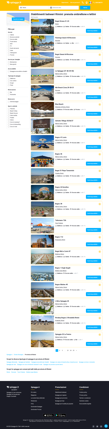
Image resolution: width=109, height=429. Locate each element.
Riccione (57, 40)
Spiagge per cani (11, 364)
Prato (11, 85)
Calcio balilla (13, 115)
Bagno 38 (58, 204)
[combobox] (34, 8)
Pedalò (12, 117)
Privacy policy (83, 395)
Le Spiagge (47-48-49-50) (64, 71)
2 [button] (59, 350)
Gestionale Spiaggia (36, 406)
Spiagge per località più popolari (64, 404)
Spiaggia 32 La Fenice (63, 334)
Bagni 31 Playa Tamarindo (64, 170)
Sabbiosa (12, 78)
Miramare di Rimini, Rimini (62, 107)
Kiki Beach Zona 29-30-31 (64, 87)
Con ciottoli (13, 80)
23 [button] (68, 350)
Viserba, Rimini (59, 173)
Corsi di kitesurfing (15, 124)
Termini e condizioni (85, 398)
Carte (11, 50)
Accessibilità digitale (85, 404)
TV (11, 46)
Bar (11, 92)
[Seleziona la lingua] (90, 2)
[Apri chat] (106, 426)
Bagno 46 (58, 154)
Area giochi (13, 64)
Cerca (85, 7)
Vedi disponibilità (92, 31)
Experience (65, 2)
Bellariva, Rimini (59, 254)
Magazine (33, 395)
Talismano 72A (60, 220)
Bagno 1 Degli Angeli (62, 268)
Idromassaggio (14, 101)
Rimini (57, 24)
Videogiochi (13, 52)
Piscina (12, 55)
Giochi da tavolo (14, 48)
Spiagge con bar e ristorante (87, 362)
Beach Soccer (14, 113)
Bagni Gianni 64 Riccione (64, 54)
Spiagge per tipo (59, 401)
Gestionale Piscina (36, 409)
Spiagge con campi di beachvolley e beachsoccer (64, 362)
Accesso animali (14, 37)
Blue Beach (59, 104)
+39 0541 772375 (58, 421)
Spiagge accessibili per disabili (40, 362)
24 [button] (70, 350)
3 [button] (62, 350)
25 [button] (73, 350)
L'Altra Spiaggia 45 (62, 301)
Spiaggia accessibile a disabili (18, 71)
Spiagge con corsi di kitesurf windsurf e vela (29, 364)
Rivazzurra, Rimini (60, 240)
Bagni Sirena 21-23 (62, 21)
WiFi (11, 44)
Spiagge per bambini (24, 362)
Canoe (12, 120)
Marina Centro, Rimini (61, 74)
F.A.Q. (32, 404)
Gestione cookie (83, 401)
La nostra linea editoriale (38, 398)
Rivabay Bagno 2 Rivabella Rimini (67, 318)
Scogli (12, 83)
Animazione (13, 62)
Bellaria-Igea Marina (60, 270)
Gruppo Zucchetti (11, 396)
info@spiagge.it (66, 421)
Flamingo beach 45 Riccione (65, 38)
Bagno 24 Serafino (62, 187)
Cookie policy (83, 392)
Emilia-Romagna (18, 354)
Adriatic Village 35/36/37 (64, 121)
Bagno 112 (59, 237)
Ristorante (13, 94)
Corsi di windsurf (15, 122)
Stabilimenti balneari (60, 392)
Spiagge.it (9, 354)
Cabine (12, 35)
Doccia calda (13, 39)
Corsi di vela (13, 126)
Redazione (34, 401)
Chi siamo (33, 392)
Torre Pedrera (59, 223)
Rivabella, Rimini (59, 320)
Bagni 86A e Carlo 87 (62, 251)
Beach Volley (13, 111)
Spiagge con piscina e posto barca (53, 364)
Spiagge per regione (60, 395)
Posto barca (13, 41)
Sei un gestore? (75, 2)
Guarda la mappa (18, 19)
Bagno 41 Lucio (60, 137)
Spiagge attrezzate (12, 362)
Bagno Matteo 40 (61, 284)
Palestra (12, 108)
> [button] (76, 350)
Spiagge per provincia (61, 398)
